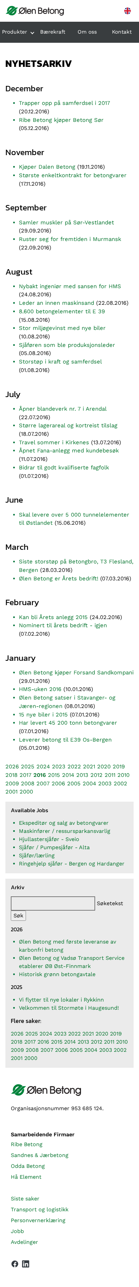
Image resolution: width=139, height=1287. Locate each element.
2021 (89, 766)
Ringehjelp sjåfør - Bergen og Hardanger (71, 863)
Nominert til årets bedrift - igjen (63, 625)
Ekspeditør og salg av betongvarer (64, 823)
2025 (27, 766)
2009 (12, 783)
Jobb (17, 1231)
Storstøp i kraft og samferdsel (60, 361)
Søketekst (110, 903)
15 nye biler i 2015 (43, 714)
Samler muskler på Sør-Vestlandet (66, 222)
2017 (25, 775)
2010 (123, 775)
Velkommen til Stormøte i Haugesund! (69, 1008)
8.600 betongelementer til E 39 (62, 311)
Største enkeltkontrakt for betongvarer (73, 175)
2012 (96, 775)
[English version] (127, 11)
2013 (82, 775)
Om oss (87, 32)
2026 (12, 766)
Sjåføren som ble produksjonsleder (67, 345)
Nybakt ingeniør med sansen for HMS (70, 286)
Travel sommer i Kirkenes (54, 442)
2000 (26, 791)
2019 (119, 766)
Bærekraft (52, 32)
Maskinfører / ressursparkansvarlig (64, 831)
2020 (104, 766)
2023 (58, 766)
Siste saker (25, 1198)
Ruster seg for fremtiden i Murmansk (70, 239)
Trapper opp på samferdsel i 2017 (64, 103)
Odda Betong (28, 1166)
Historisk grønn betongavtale (57, 974)
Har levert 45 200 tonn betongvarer (68, 723)
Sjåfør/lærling (37, 855)
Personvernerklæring (38, 1220)
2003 (105, 783)
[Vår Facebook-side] (15, 1264)
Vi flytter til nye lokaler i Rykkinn (61, 999)
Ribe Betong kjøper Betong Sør (61, 120)
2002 (120, 783)
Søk (18, 915)
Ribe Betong (27, 1144)
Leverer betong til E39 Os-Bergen (65, 739)
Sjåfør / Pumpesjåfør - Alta (54, 847)
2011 (110, 775)
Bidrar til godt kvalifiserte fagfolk (64, 467)
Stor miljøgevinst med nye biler (62, 328)
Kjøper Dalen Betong (47, 167)
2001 (11, 791)
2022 (74, 766)
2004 (89, 783)
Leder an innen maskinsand (56, 303)
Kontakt (122, 32)
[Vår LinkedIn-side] (26, 1265)
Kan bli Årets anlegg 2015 (53, 617)
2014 (68, 775)
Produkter (14, 32)
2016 (39, 775)
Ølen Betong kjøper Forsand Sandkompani (76, 672)
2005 (74, 783)
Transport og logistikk (39, 1209)
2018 (11, 775)
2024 (43, 766)
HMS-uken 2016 (40, 689)
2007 (43, 783)
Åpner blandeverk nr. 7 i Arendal (62, 409)
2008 (27, 783)
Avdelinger (24, 1242)
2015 (54, 775)
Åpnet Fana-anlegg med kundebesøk (69, 450)
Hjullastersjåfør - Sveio (49, 839)
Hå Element (26, 1177)
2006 (58, 783)
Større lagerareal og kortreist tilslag (68, 425)
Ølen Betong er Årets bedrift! (58, 578)
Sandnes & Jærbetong (39, 1155)
